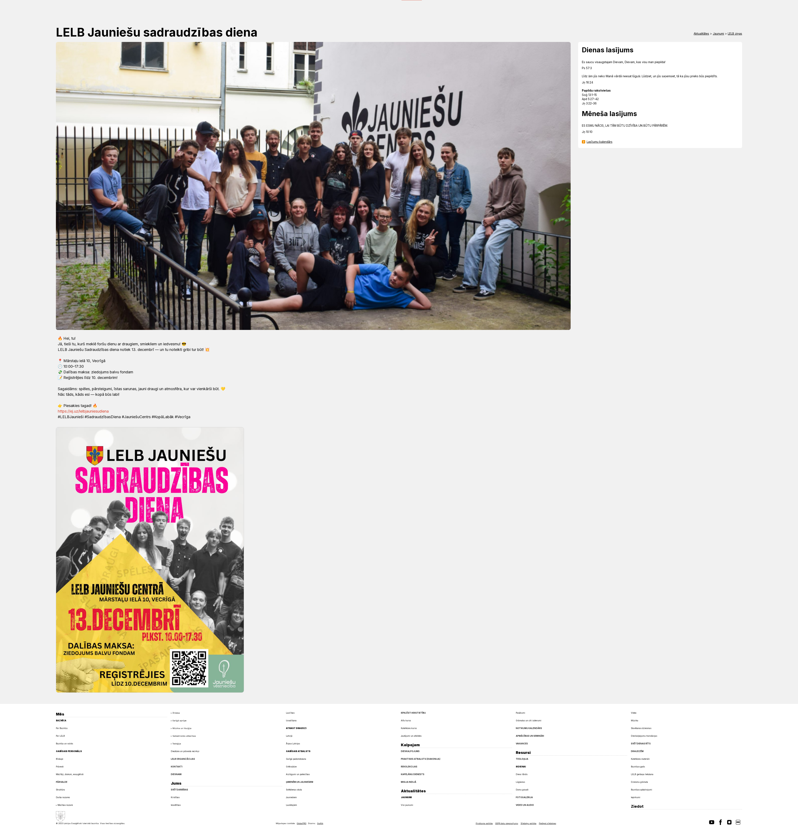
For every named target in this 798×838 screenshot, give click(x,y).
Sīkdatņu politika (528, 823)
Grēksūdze (291, 766)
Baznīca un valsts (64, 743)
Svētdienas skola (294, 789)
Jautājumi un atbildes (411, 736)
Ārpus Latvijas (293, 743)
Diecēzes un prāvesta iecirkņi (185, 751)
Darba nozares (63, 797)
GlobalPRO (301, 823)
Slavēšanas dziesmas (641, 728)
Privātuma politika (484, 823)
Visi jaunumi (407, 805)
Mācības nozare (65, 805)
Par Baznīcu (62, 728)
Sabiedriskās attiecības (184, 736)
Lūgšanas (520, 782)
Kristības (175, 797)
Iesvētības (176, 805)
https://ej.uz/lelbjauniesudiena (83, 411)
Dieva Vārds (521, 774)
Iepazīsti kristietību (413, 713)
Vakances (522, 743)
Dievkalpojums (410, 751)
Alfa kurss (406, 720)
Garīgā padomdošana (296, 759)
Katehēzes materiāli (640, 759)
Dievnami (176, 774)
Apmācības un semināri (530, 736)
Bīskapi (59, 759)
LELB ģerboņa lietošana (642, 774)
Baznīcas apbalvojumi (641, 789)
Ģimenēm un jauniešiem (299, 782)
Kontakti (176, 766)
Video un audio (525, 805)
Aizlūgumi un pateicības (298, 774)
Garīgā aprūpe (179, 720)
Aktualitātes (701, 33)
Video (633, 713)
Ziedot (637, 806)
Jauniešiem (291, 797)
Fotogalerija (524, 797)
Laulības (290, 713)
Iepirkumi (635, 797)
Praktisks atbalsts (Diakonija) (420, 759)
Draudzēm (637, 751)
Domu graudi (522, 789)
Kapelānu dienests (412, 774)
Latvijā (289, 736)
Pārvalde (61, 782)
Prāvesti (60, 766)
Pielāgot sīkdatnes (547, 823)
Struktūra (60, 789)
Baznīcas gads (638, 766)
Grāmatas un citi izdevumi (528, 720)
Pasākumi (520, 713)
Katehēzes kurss (409, 728)
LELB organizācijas (183, 759)
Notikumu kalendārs (529, 728)
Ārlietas (176, 713)
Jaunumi (718, 33)
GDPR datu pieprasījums (506, 823)
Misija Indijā (408, 782)
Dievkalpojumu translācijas (644, 736)
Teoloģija (176, 743)
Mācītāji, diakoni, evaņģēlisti (70, 774)
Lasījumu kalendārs (599, 141)
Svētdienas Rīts (641, 743)
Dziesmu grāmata (639, 782)
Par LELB (60, 736)
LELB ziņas (735, 33)
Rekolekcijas (409, 766)
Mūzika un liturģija (181, 728)
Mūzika (634, 720)
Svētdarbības (179, 789)
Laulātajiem (291, 805)
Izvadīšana (291, 720)
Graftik (320, 823)
